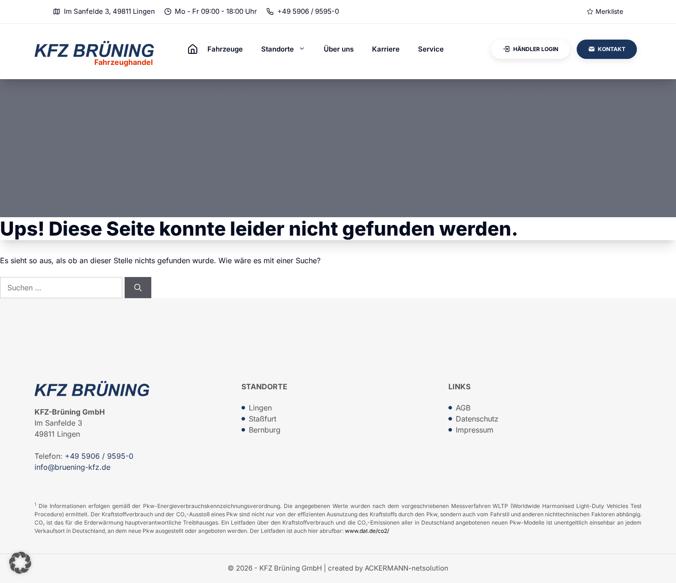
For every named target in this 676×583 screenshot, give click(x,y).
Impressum (474, 429)
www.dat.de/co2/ (367, 530)
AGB (463, 407)
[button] (20, 563)
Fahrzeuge (225, 49)
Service (431, 49)
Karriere (386, 49)
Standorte (277, 49)
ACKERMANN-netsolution (406, 568)
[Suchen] (138, 287)
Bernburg (265, 429)
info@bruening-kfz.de (72, 467)
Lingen (260, 407)
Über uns (339, 49)
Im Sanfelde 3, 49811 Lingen (109, 11)
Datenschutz (477, 418)
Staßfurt (262, 418)
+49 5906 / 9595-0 (308, 11)
